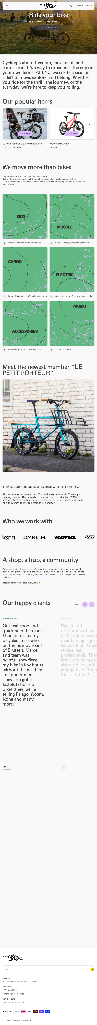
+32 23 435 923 (10, 990)
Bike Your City (13, 1020)
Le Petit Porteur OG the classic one (22, 143)
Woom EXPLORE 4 (60, 143)
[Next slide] (89, 124)
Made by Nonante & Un (27, 1020)
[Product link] (25, 128)
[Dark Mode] (71, 5)
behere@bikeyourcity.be (13, 994)
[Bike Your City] (48, 6)
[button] (7, 5)
